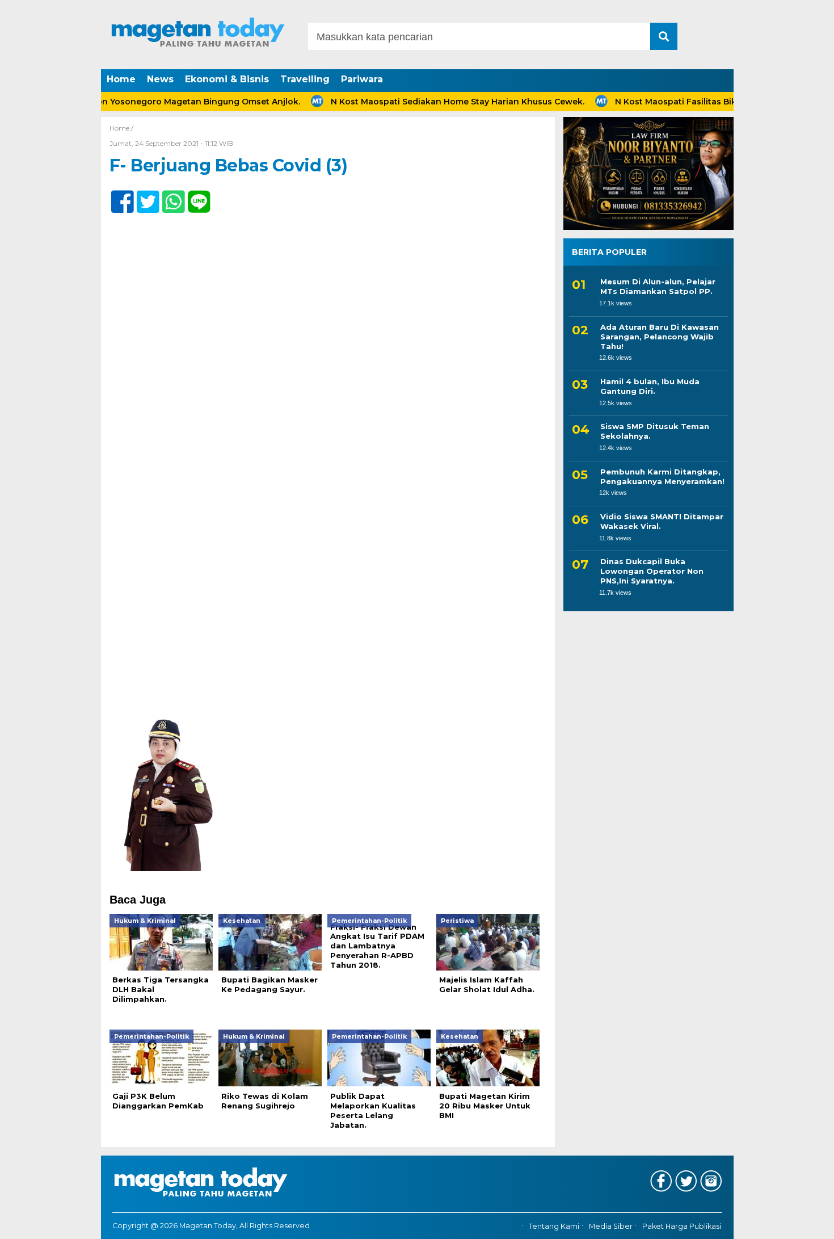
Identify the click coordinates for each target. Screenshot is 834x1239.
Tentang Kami (554, 1226)
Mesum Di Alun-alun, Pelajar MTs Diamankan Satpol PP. (657, 286)
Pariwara (362, 79)
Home (121, 79)
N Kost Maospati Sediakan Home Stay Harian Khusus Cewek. (429, 102)
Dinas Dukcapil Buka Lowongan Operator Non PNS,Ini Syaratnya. (652, 571)
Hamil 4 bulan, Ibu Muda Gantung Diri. (650, 386)
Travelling (305, 79)
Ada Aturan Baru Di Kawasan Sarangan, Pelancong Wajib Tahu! (659, 336)
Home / (121, 128)
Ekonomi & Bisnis (227, 79)
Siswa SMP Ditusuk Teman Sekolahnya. (654, 431)
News (160, 79)
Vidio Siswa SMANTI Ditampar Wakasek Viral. (661, 521)
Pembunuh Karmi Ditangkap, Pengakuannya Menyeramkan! (662, 476)
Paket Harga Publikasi (681, 1226)
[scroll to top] (796, 1222)
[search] (663, 36)
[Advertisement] (327, 616)
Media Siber (611, 1226)
